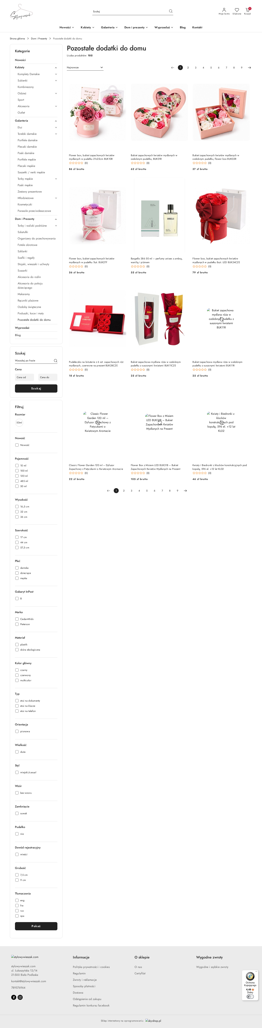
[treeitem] (36, 60)
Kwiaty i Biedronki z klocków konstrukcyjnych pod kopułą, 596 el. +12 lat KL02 (219, 466)
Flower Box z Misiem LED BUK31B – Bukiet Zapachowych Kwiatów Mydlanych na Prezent (155, 466)
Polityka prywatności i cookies (91, 967)
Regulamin (79, 973)
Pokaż (36, 926)
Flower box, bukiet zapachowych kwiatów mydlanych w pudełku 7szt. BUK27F (92, 260)
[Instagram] (20, 997)
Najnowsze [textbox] (73, 67)
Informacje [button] (81, 957)
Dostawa (78, 993)
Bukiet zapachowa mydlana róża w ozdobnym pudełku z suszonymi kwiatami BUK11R (217, 363)
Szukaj (36, 388)
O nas (138, 967)
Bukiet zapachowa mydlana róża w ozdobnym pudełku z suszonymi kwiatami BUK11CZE (156, 363)
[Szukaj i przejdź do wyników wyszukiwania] (170, 11)
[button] (87, 27)
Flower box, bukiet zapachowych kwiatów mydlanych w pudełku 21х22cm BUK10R (92, 157)
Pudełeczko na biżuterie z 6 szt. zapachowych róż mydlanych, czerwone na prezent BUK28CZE (96, 363)
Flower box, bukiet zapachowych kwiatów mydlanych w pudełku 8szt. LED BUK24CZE (216, 260)
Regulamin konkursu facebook (91, 1005)
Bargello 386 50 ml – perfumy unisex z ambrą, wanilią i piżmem (157, 260)
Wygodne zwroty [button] (209, 957)
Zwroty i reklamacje (85, 980)
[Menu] (256, 972)
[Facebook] (13, 997)
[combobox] (85, 68)
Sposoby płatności (84, 986)
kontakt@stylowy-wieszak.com (28, 981)
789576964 (18, 988)
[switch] (250, 996)
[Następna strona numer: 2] (249, 67)
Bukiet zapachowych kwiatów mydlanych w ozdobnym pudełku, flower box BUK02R (215, 157)
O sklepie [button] (142, 957)
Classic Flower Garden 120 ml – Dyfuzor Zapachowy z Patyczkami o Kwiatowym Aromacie (96, 466)
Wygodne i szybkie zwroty (212, 967)
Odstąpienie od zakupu (87, 999)
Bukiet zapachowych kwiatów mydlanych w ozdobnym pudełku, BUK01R (154, 157)
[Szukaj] (55, 361)
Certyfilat (140, 973)
